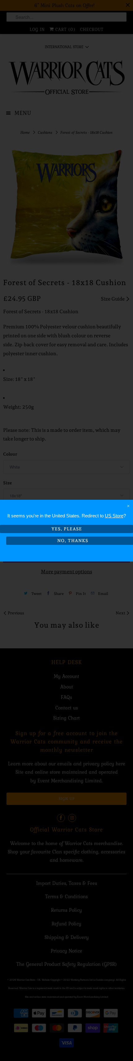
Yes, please (66, 528)
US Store (114, 515)
